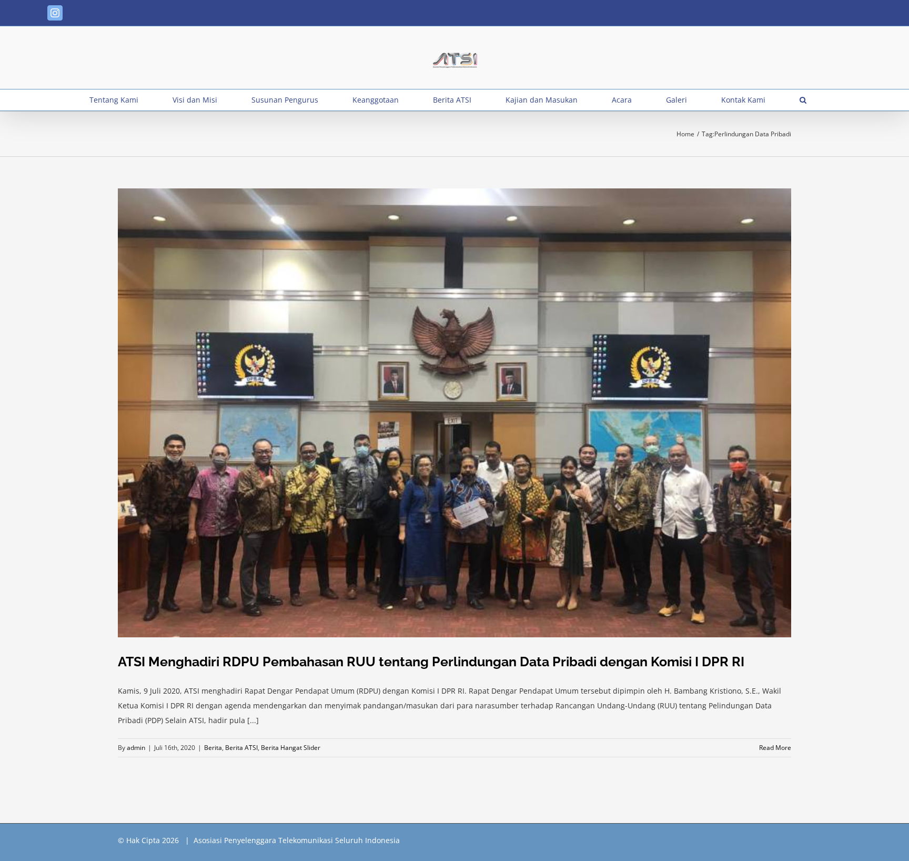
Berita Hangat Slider (290, 747)
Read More (775, 747)
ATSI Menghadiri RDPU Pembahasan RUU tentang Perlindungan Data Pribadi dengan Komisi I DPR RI (431, 661)
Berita (213, 747)
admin (136, 747)
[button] (803, 100)
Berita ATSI (241, 747)
